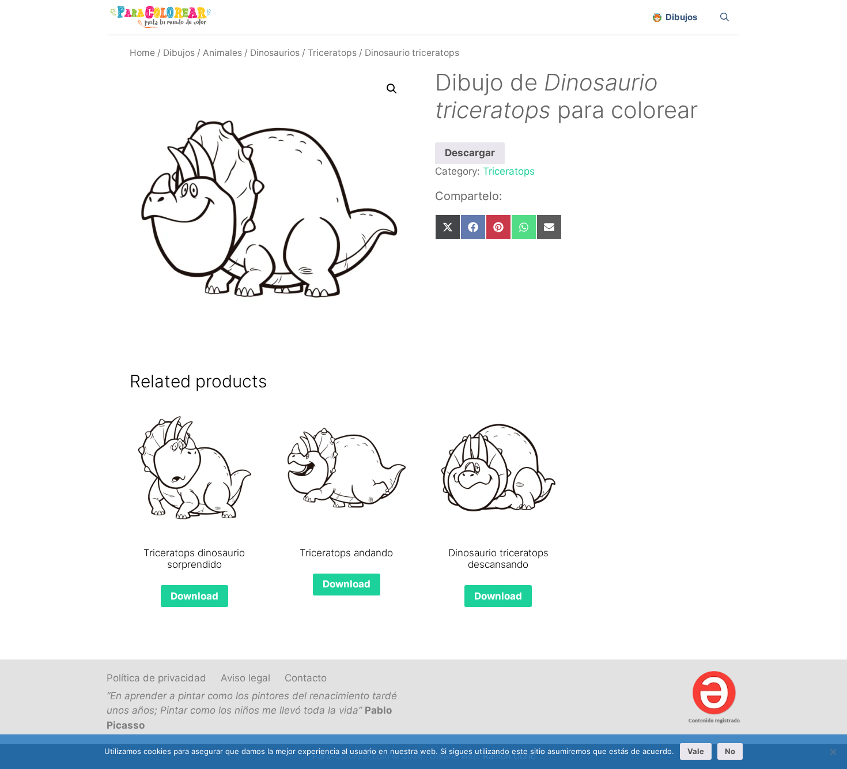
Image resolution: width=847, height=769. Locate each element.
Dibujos (179, 52)
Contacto (306, 678)
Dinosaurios (275, 52)
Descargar (470, 153)
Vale (695, 751)
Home (142, 52)
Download (194, 596)
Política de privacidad (156, 678)
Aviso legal (245, 678)
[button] (391, 88)
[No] (832, 751)
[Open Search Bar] (724, 17)
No (730, 751)
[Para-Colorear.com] (165, 17)
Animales (222, 52)
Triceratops (332, 52)
